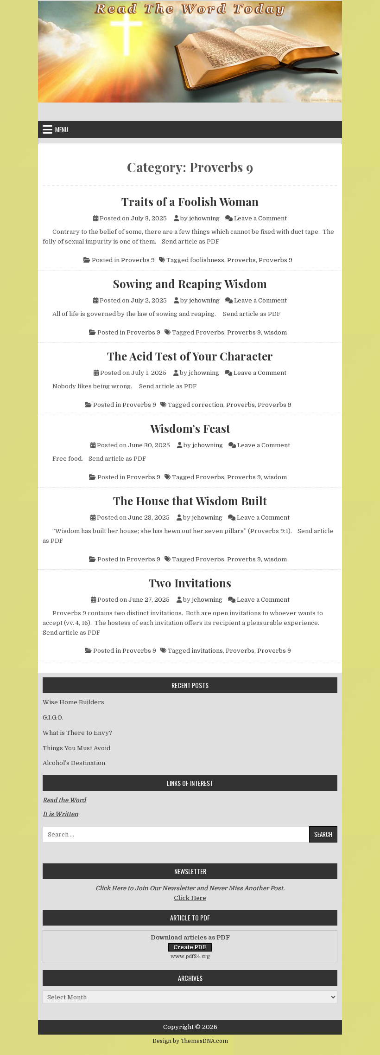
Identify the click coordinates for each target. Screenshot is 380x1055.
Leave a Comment (260, 218)
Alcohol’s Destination (74, 762)
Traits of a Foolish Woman (190, 201)
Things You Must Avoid (76, 748)
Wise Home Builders (73, 702)
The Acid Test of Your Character (190, 356)
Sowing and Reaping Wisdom (190, 283)
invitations (207, 650)
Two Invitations (190, 583)
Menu (61, 129)
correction (207, 404)
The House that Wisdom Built (190, 501)
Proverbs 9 (138, 260)
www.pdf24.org (190, 956)
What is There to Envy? (77, 732)
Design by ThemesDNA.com (190, 1041)
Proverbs (241, 260)
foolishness (207, 260)
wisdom (275, 332)
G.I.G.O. (53, 717)
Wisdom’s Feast (190, 428)
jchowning (204, 218)
